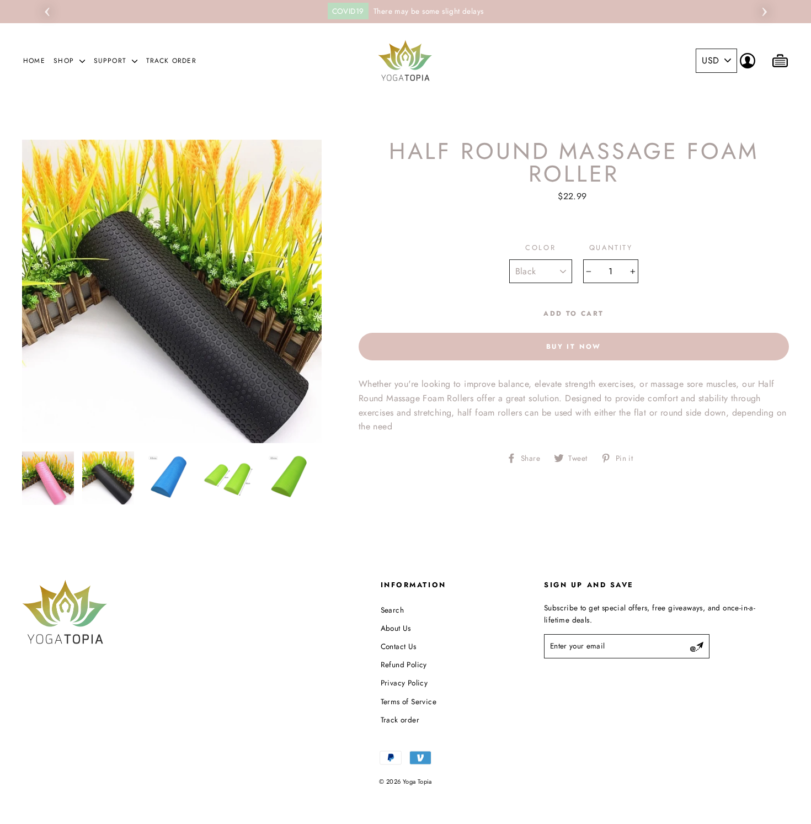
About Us (396, 628)
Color (540, 247)
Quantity (610, 247)
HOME (34, 61)
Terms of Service (408, 701)
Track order (171, 61)
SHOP (65, 61)
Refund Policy (404, 664)
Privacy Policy (404, 682)
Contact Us (399, 646)
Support (112, 61)
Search (392, 609)
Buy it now (573, 347)
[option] (405, 11)
